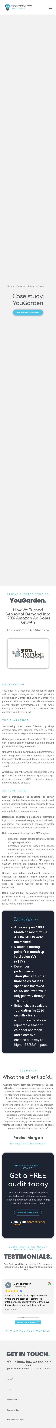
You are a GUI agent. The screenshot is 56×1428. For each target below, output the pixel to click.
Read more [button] (10, 1309)
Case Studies (24, 286)
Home (10, 286)
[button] (50, 7)
